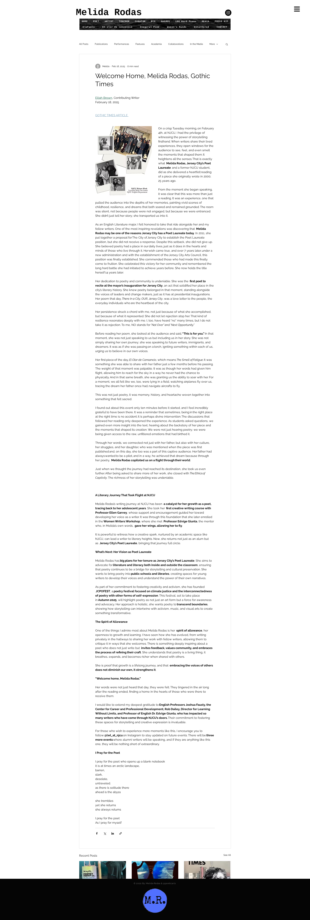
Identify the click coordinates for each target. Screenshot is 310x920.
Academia (156, 44)
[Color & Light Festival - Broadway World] (155, 874)
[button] (297, 9)
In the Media (196, 44)
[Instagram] (228, 13)
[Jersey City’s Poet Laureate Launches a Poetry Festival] (102, 874)
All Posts (83, 44)
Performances (121, 44)
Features (140, 44)
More (212, 44)
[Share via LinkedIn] (112, 833)
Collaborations (176, 44)
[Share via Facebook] (96, 833)
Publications (101, 44)
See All (227, 855)
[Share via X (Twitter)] (104, 833)
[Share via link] (120, 833)
